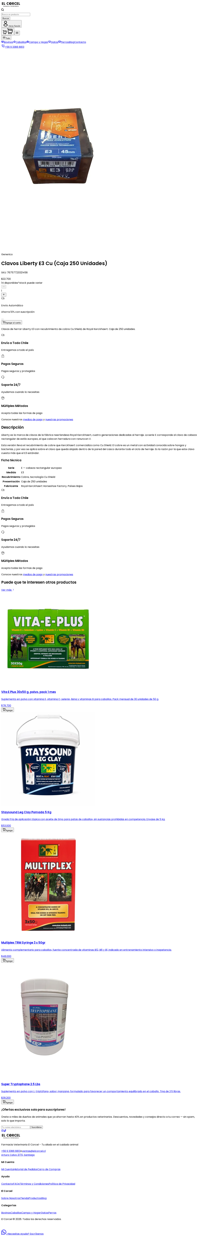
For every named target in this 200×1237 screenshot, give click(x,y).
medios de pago (33, 419)
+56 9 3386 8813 (10, 1151)
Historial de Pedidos (25, 1169)
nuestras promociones (59, 419)
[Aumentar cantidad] (3, 295)
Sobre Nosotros (10, 1198)
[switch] (2, 319)
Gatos (54, 42)
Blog (71, 42)
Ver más (6, 590)
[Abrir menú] (17, 33)
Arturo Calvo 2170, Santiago (18, 1155)
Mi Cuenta (7, 1169)
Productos (35, 1198)
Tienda (24, 1198)
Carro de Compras (48, 1169)
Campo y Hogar (38, 42)
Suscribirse (36, 1127)
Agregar (9, 710)
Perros (65, 42)
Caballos (21, 42)
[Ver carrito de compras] (7, 31)
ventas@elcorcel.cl (34, 1151)
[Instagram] (2, 1131)
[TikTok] (5, 1131)
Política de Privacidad (62, 1184)
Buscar (5, 18)
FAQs (16, 1184)
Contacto (80, 42)
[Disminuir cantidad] (3, 287)
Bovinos (8, 42)
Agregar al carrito (13, 323)
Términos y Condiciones (34, 1184)
